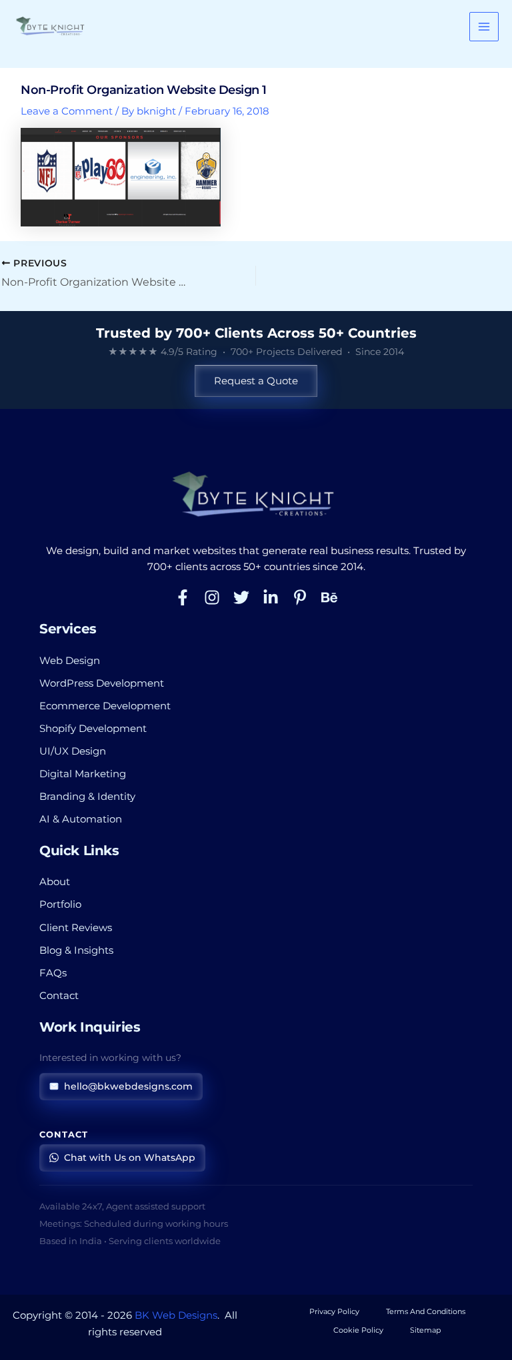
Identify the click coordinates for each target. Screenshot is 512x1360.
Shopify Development (93, 729)
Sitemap (425, 1330)
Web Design (69, 661)
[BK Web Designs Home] (256, 495)
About (54, 882)
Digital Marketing (82, 774)
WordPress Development (101, 683)
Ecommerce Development (105, 706)
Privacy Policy (334, 1311)
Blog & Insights (76, 950)
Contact (59, 996)
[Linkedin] (271, 597)
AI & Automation (80, 819)
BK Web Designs (176, 1315)
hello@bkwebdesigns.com (128, 1086)
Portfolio (60, 904)
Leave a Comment (67, 111)
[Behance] (329, 597)
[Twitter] (241, 597)
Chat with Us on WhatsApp (129, 1158)
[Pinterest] (300, 597)
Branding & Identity (87, 797)
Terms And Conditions (425, 1311)
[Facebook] (183, 597)
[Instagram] (212, 597)
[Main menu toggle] (484, 26)
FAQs (53, 973)
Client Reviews (75, 928)
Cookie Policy (358, 1330)
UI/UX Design (72, 751)
